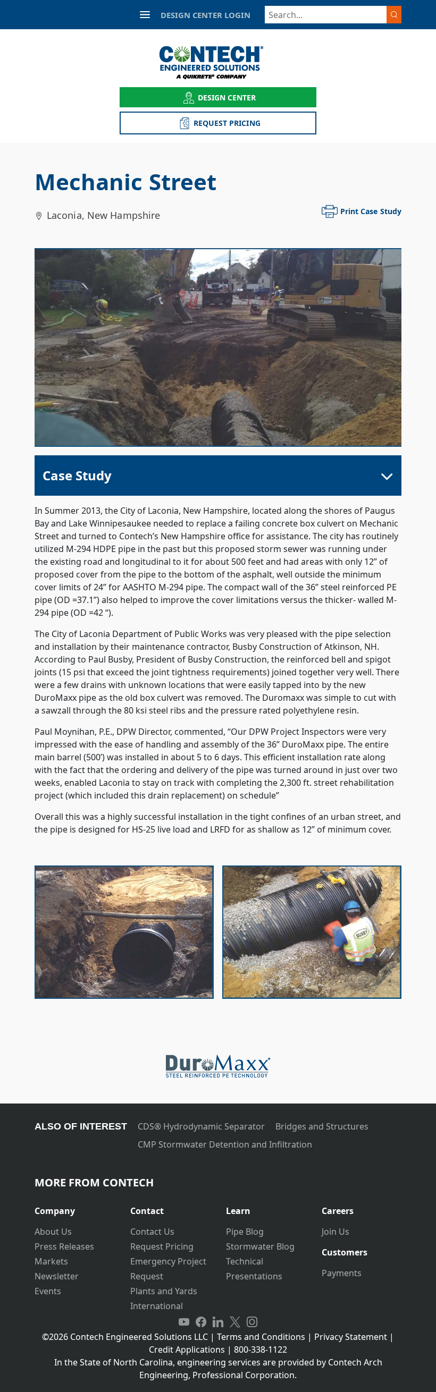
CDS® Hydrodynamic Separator (201, 1126)
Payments (342, 1273)
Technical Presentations (254, 1268)
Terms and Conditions (261, 1337)
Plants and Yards (163, 1291)
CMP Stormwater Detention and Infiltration (225, 1144)
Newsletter (57, 1276)
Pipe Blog (245, 1231)
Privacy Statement (350, 1337)
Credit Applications (187, 1349)
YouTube (184, 1322)
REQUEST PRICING (227, 123)
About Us (53, 1231)
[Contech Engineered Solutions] (218, 62)
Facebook (201, 1322)
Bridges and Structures (321, 1126)
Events (48, 1291)
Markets (51, 1261)
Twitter (235, 1322)
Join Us (335, 1231)
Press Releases (64, 1246)
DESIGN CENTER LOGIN (205, 15)
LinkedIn (218, 1322)
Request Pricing (162, 1246)
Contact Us (152, 1231)
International (156, 1306)
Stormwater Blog (260, 1246)
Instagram (252, 1322)
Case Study (77, 475)
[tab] (74, 1207)
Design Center (227, 97)
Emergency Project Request (168, 1268)
